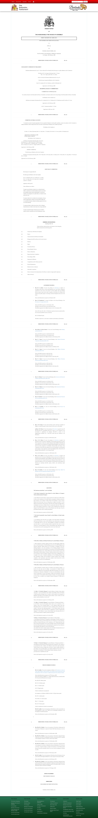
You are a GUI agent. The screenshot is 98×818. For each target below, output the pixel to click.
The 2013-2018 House (15, 812)
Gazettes (25, 1)
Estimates (78, 811)
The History (39, 809)
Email (29, 1)
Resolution (57, 287)
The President (26, 804)
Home (13, 1)
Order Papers (78, 801)
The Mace (39, 807)
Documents (18, 1)
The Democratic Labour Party (68, 811)
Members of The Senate (28, 806)
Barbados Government (67, 804)
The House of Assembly (15, 801)
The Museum (52, 801)
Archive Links (78, 815)
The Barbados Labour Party (68, 809)
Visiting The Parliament (67, 803)
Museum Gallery (53, 808)
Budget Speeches (79, 806)
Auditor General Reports (80, 808)
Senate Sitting (78, 803)
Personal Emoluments (80, 813)
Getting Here (52, 806)
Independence (39, 811)
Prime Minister (13, 805)
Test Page (65, 813)
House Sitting (78, 804)
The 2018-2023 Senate (28, 810)
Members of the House (15, 807)
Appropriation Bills (79, 810)
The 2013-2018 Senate (28, 808)
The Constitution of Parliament (40, 802)
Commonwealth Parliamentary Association (68, 815)
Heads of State (39, 804)
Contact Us (65, 801)
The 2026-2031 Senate (28, 811)
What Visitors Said (53, 804)
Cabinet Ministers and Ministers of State (15, 810)
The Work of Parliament (41, 805)
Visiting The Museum (54, 803)
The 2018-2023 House (15, 814)
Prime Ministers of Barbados (42, 813)
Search (85, 1)
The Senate (26, 801)
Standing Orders (27, 803)
